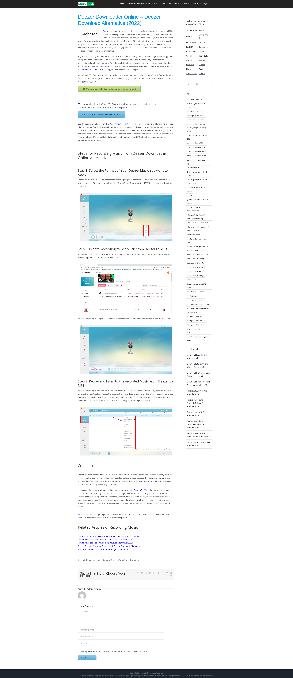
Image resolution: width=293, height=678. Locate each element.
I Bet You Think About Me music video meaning (196, 217)
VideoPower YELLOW (119, 124)
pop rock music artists (195, 263)
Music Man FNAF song (195, 259)
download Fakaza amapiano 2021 (197, 137)
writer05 (82, 560)
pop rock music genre (195, 267)
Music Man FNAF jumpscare (197, 254)
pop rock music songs (195, 275)
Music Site (114, 560)
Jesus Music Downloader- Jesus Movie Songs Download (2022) (104, 549)
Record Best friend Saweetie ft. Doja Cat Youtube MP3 (196, 403)
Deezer (200, 120)
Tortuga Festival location (196, 321)
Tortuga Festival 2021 (195, 316)
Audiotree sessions (194, 111)
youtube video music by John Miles (198, 338)
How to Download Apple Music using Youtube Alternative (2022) (105, 543)
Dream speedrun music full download (197, 174)
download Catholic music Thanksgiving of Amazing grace (196, 127)
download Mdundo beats (196, 147)
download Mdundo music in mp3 (197, 162)
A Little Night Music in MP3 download (197, 105)
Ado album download (195, 99)
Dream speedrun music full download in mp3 (197, 181)
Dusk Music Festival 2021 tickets (196, 189)
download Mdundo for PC (196, 151)
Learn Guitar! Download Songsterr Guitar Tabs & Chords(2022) (105, 539)
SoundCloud (191, 292)
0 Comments (134, 560)
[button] (211, 3)
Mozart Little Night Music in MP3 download (197, 248)
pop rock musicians (194, 271)
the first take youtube (195, 300)
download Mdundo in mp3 (197, 156)
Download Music (193, 168)
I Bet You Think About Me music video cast (196, 209)
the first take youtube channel (198, 304)
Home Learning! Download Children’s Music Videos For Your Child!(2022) (109, 536)
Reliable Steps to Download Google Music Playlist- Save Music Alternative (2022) (112, 546)
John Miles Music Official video (198, 223)
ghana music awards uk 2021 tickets (198, 201)
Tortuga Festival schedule (196, 325)
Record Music (123, 560)
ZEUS (80, 104)
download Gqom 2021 (195, 143)
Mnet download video (195, 235)
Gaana (189, 195)
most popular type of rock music (197, 241)
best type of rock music (196, 116)
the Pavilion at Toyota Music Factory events (198, 310)
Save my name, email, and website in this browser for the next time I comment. (113, 651)
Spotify (201, 292)
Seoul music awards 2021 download (196, 286)
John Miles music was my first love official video (198, 229)
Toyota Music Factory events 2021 (198, 331)
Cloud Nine (191, 120)
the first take (192, 296)
